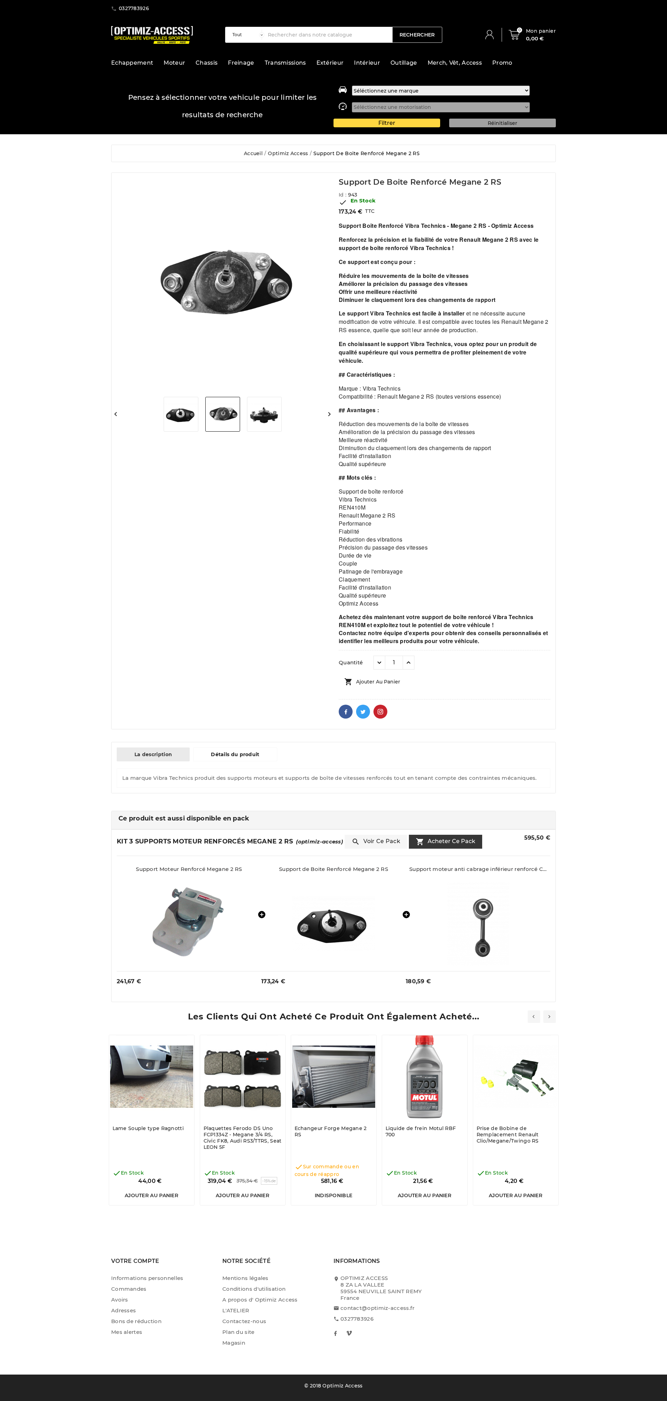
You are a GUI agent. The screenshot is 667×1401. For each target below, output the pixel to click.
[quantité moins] (379, 663)
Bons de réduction (136, 1321)
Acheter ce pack (445, 842)
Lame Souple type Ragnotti (148, 1128)
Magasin (233, 1342)
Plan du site (238, 1332)
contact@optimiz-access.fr (377, 1308)
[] (492, 35)
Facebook (346, 712)
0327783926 (356, 1318)
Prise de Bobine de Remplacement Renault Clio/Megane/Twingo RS (508, 1134)
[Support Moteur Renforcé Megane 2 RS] (189, 924)
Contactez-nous (244, 1321)
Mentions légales (245, 1278)
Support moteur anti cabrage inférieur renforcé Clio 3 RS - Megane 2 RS (478, 869)
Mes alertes (126, 1332)
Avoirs (119, 1299)
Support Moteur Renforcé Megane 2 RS (189, 869)
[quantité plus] (408, 663)
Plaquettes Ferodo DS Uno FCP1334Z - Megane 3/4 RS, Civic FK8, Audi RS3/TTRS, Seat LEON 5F (243, 1137)
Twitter (363, 712)
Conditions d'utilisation (254, 1289)
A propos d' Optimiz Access (260, 1299)
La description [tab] (153, 754)
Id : (343, 195)
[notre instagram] (349, 1333)
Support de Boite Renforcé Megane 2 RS (333, 869)
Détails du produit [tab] (235, 754)
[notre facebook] (335, 1333)
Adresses (123, 1310)
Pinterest (380, 712)
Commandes (129, 1289)
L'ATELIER (235, 1310)
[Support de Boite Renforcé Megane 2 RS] (333, 924)
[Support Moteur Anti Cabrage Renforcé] (478, 924)
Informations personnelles (147, 1278)
